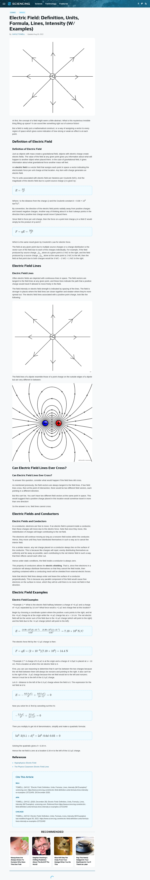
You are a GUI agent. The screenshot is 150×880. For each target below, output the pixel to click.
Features (63, 4)
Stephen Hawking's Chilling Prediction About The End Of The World (41, 861)
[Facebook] (138, 4)
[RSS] (145, 4)
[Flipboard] (142, 4)
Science (38, 4)
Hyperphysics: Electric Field (25, 763)
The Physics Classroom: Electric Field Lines (31, 767)
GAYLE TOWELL (18, 34)
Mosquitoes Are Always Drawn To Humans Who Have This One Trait (18, 861)
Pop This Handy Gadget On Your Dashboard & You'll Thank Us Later (83, 861)
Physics (22, 12)
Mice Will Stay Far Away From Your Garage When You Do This (62, 861)
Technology (50, 4)
